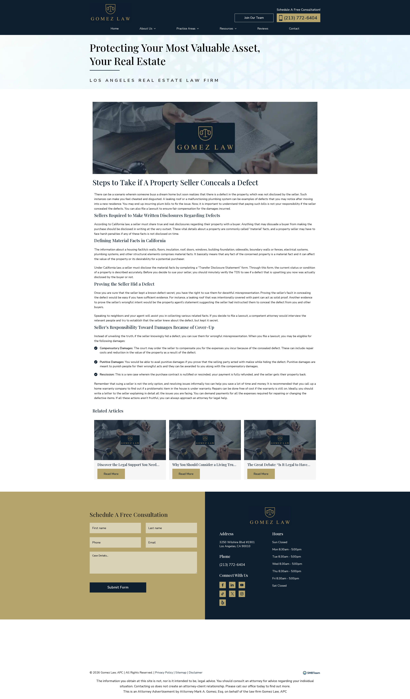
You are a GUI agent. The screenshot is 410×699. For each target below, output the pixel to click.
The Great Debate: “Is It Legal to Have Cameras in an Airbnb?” (277, 464)
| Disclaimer (194, 672)
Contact (294, 28)
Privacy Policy (164, 672)
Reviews (262, 28)
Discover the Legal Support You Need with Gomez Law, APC (126, 464)
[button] (254, 18)
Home (115, 28)
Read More (111, 474)
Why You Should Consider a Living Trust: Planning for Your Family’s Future (204, 464)
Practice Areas (185, 28)
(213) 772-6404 (300, 18)
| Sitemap (180, 672)
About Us (145, 28)
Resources (226, 28)
